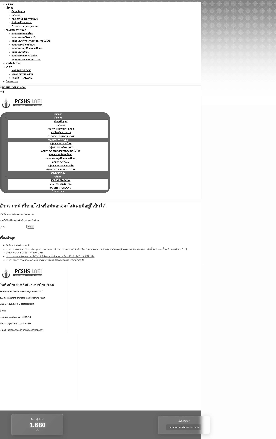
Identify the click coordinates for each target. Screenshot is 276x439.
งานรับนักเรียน (13, 63)
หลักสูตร (16, 15)
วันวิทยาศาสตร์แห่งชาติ (17, 245)
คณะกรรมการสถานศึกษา (25, 19)
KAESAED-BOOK (21, 70)
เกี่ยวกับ (9, 8)
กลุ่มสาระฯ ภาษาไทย (22, 33)
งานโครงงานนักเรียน (22, 74)
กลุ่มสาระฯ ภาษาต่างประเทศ (26, 59)
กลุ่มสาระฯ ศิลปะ (20, 52)
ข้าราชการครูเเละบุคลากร (25, 26)
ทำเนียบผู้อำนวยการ (22, 22)
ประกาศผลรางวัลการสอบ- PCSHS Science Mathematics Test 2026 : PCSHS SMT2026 (50, 256)
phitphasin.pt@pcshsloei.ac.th (184, 427)
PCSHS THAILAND (22, 78)
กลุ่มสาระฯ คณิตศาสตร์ (23, 37)
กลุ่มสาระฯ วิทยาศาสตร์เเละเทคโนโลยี (31, 41)
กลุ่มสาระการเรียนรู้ (16, 30)
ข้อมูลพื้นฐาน (18, 11)
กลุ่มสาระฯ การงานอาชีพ (24, 55)
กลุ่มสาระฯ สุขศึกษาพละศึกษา (27, 48)
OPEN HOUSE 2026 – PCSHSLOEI (24, 252)
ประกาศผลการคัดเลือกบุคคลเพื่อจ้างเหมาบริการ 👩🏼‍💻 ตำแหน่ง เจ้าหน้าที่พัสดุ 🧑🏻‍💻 (45, 260)
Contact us (12, 81)
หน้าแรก (10, 4)
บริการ (9, 66)
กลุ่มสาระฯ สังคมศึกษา (23, 44)
